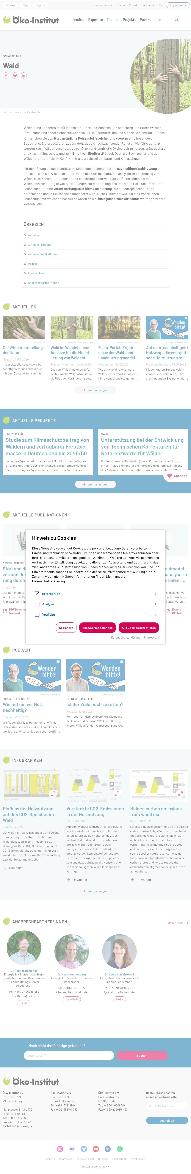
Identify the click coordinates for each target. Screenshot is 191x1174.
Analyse (48, 604)
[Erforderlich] (37, 595)
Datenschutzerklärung (48, 581)
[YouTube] (37, 615)
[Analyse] (37, 605)
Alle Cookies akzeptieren (139, 627)
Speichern (66, 627)
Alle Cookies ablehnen (97, 627)
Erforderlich (51, 593)
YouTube (48, 614)
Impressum (151, 637)
